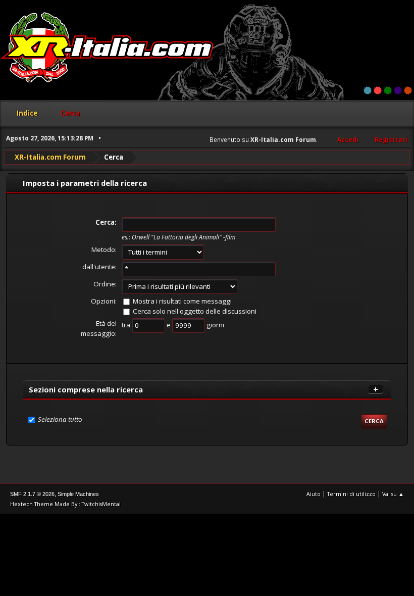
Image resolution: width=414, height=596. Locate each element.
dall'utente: (99, 266)
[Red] (378, 90)
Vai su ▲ (393, 494)
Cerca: (106, 222)
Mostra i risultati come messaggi (182, 301)
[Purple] (398, 90)
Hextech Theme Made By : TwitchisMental (65, 504)
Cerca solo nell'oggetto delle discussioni (194, 311)
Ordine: (105, 283)
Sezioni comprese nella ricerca (86, 389)
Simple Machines (78, 494)
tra (127, 324)
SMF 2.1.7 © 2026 (32, 494)
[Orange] (408, 90)
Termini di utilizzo (351, 494)
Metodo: (104, 249)
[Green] (388, 90)
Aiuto (313, 494)
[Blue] (368, 90)
